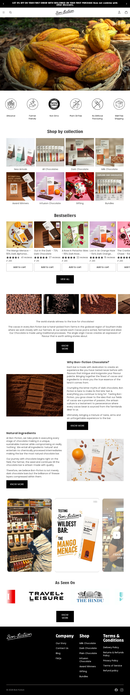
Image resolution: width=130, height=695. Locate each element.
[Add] (30, 243)
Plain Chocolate (88, 653)
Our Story (61, 643)
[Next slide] (126, 3)
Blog (58, 653)
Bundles (83, 676)
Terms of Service (112, 665)
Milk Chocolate (87, 643)
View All (65, 279)
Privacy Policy (110, 660)
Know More (65, 347)
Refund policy (110, 670)
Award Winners (87, 666)
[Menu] (3, 12)
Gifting (83, 671)
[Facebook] (116, 690)
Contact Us (62, 648)
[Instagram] (122, 690)
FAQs (58, 658)
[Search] (10, 12)
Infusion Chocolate (85, 660)
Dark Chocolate (88, 648)
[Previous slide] (3, 3)
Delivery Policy (111, 647)
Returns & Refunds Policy (113, 654)
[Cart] (126, 12)
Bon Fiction (19, 689)
